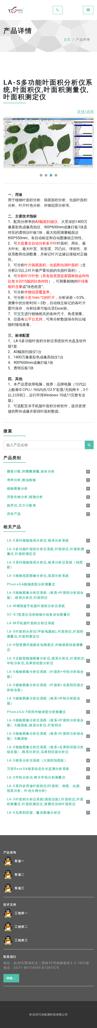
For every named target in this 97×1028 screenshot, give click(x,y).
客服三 (20, 888)
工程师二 (21, 926)
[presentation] (75, 124)
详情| (81, 112)
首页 (67, 40)
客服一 (20, 861)
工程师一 (21, 913)
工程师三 (21, 940)
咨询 (90, 112)
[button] (41, 175)
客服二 (20, 874)
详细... (11, 978)
